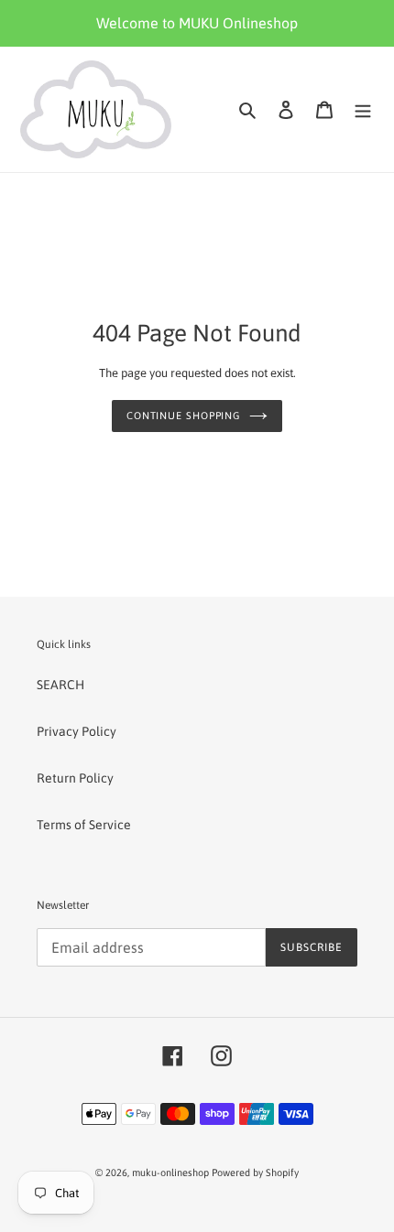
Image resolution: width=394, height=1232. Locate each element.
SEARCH (60, 684)
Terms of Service (84, 824)
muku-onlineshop (170, 1172)
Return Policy (75, 778)
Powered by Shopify (255, 1172)
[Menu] (363, 109)
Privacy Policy (76, 731)
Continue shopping (183, 415)
